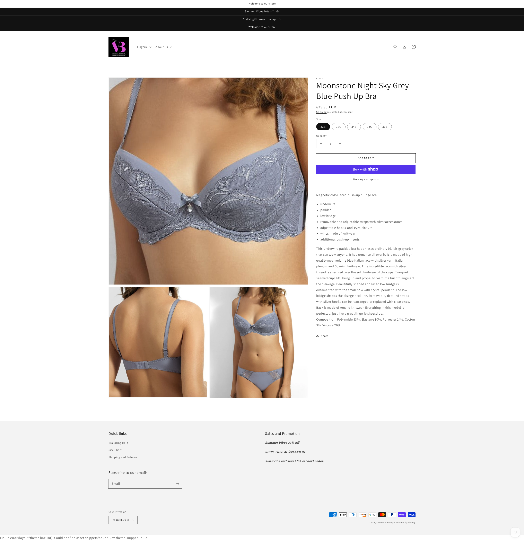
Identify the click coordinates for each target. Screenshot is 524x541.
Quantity (321, 135)
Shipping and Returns (122, 457)
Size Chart (115, 450)
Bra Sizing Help (118, 443)
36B (384, 126)
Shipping (321, 111)
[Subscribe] (177, 483)
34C (369, 126)
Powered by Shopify (406, 522)
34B (354, 126)
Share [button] (325, 336)
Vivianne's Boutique (385, 522)
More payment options (365, 179)
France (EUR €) (120, 520)
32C (338, 126)
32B (323, 126)
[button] (144, 47)
